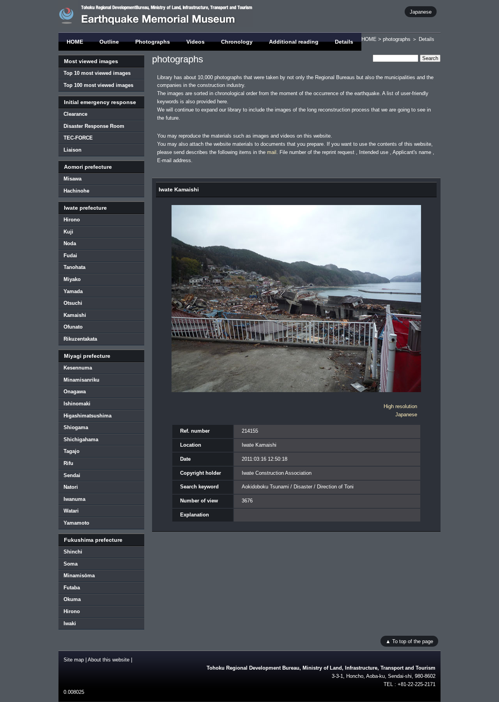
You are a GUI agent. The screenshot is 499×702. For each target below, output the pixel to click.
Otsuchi (73, 303)
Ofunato (73, 327)
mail (271, 152)
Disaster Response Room (94, 126)
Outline (109, 42)
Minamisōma (79, 575)
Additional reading (294, 42)
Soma (71, 564)
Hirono (72, 220)
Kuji (68, 232)
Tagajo (72, 451)
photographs (397, 39)
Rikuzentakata (80, 339)
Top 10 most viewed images (97, 73)
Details (344, 42)
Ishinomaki (77, 404)
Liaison (72, 150)
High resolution (400, 406)
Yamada (73, 291)
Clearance (75, 114)
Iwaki (70, 623)
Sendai (72, 475)
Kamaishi (75, 315)
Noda (70, 243)
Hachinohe (76, 191)
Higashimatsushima (87, 416)
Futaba (72, 588)
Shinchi (73, 552)
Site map (74, 660)
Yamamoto (76, 523)
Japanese (421, 11)
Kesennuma (78, 368)
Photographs (152, 42)
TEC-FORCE (78, 138)
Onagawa (75, 391)
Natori (71, 487)
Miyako (72, 279)
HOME (75, 42)
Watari (71, 511)
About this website (108, 660)
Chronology (237, 42)
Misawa (72, 179)
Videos (195, 42)
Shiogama (76, 427)
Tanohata (74, 267)
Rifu (68, 463)
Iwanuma (74, 499)
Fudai (70, 255)
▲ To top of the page (409, 641)
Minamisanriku (81, 380)
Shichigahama (81, 439)
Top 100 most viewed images (98, 85)
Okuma (72, 599)
